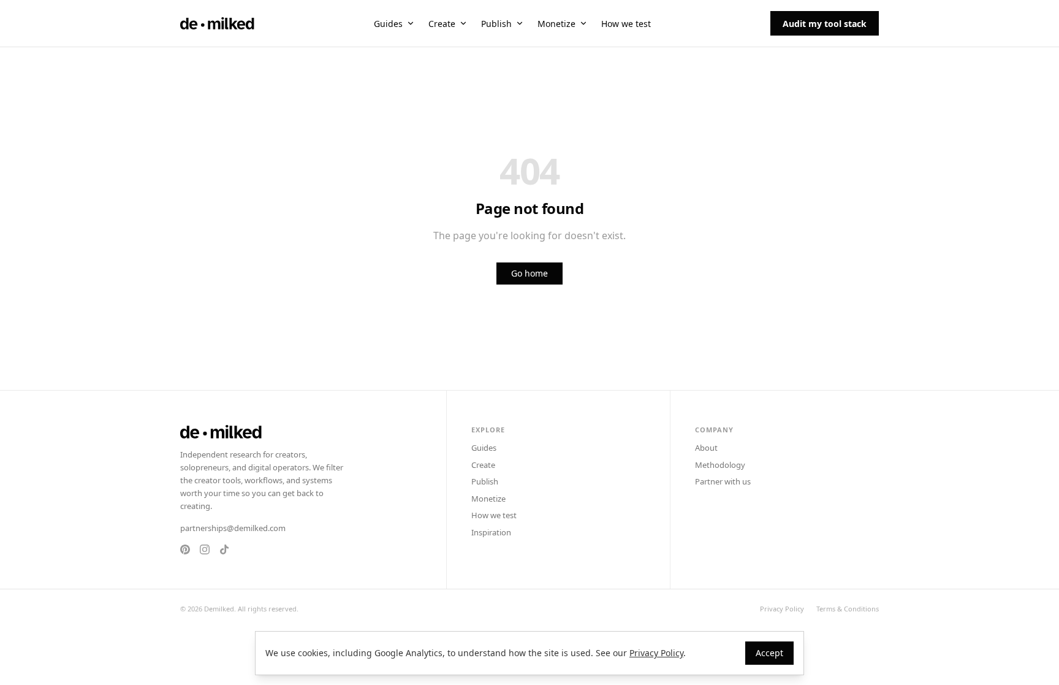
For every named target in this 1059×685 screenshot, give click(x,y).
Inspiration (491, 532)
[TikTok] (224, 549)
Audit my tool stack (825, 23)
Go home (529, 273)
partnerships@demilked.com (233, 528)
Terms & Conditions (847, 608)
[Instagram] (205, 549)
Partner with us (723, 481)
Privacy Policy (782, 608)
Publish (496, 23)
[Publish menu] (520, 23)
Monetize (556, 23)
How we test (626, 23)
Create (441, 23)
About (706, 447)
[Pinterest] (185, 549)
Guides (388, 23)
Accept (769, 653)
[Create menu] (463, 23)
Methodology (720, 464)
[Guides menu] (411, 23)
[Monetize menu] (583, 23)
